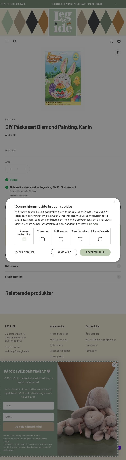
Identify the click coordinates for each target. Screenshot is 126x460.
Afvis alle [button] (64, 252)
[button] (25, 252)
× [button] (114, 202)
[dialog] (63, 230)
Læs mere (92, 223)
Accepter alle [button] (95, 252)
